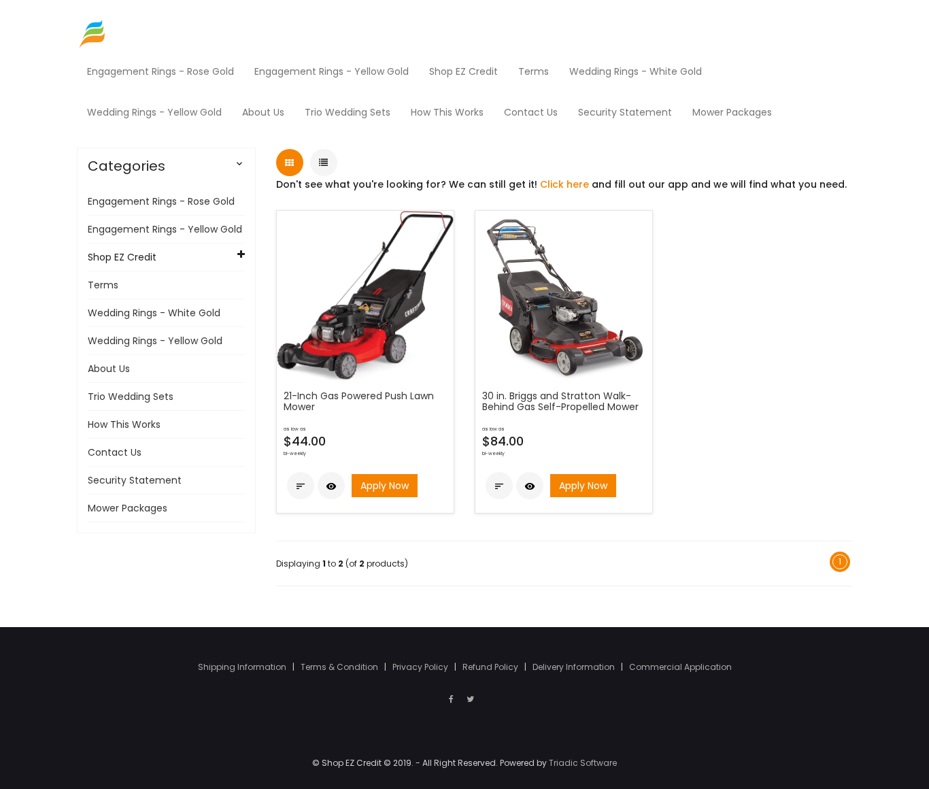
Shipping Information (243, 667)
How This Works (124, 424)
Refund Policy (491, 667)
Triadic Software (583, 763)
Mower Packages (127, 508)
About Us (109, 368)
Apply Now (384, 485)
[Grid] (289, 162)
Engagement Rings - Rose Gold (161, 201)
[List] (323, 162)
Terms (103, 285)
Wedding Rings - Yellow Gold (155, 341)
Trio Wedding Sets (130, 396)
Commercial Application (680, 667)
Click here (564, 184)
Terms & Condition (340, 667)
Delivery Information (575, 667)
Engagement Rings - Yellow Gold (165, 229)
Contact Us (114, 452)
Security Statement (135, 480)
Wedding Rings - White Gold (154, 313)
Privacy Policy (421, 667)
